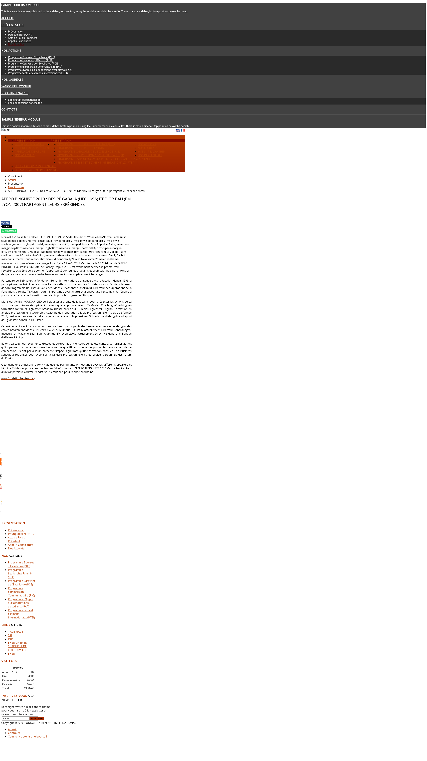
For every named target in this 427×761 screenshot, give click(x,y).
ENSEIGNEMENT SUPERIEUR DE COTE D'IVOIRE (18, 646)
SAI (10, 635)
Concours (14, 733)
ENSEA (12, 653)
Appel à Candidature (19, 41)
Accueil (7, 18)
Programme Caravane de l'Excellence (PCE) (33, 63)
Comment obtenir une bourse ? (27, 736)
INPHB (12, 639)
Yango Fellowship (16, 86)
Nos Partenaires (14, 93)
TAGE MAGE (15, 631)
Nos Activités (16, 44)
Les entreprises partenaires (24, 99)
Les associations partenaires (25, 103)
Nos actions (11, 51)
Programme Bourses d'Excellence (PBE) (31, 57)
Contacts (9, 109)
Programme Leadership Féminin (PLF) (30, 60)
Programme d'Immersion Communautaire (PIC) (35, 66)
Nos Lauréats (12, 80)
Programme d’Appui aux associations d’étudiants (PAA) (40, 70)
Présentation (12, 25)
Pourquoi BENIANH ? (20, 34)
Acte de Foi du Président (22, 38)
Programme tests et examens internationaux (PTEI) (38, 73)
